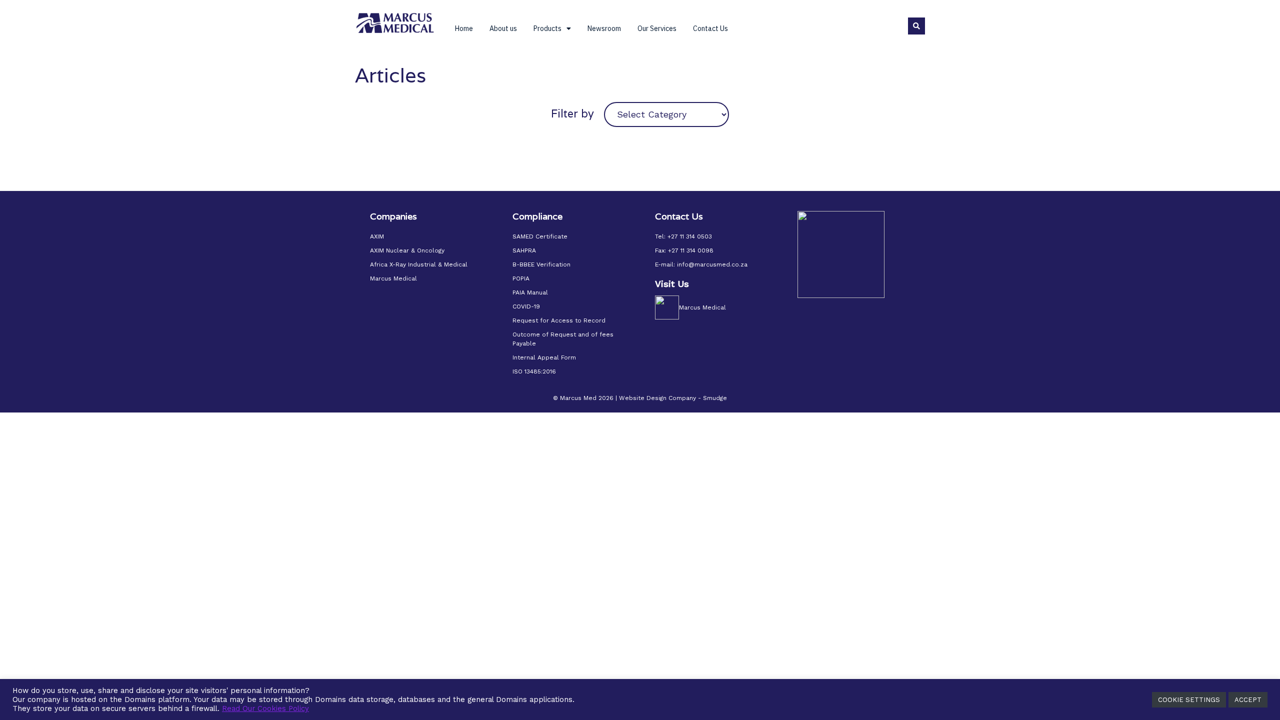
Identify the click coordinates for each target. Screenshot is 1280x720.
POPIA (521, 278)
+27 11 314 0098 (691, 250)
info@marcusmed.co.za (712, 264)
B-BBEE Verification (541, 264)
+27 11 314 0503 (690, 236)
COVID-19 (526, 306)
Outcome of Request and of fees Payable (563, 339)
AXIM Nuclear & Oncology (407, 250)
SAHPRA (524, 250)
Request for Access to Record (559, 320)
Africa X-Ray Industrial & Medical (419, 264)
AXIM (377, 236)
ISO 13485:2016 (534, 371)
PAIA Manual (530, 292)
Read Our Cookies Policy (265, 708)
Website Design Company (657, 398)
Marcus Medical (393, 278)
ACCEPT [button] (1248, 700)
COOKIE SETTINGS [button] (1189, 700)
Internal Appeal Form (544, 357)
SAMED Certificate (540, 236)
